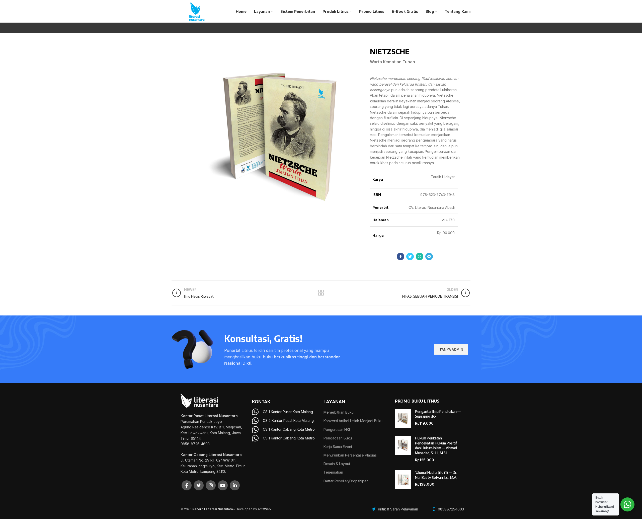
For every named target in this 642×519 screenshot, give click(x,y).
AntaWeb (264, 509)
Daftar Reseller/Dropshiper (346, 481)
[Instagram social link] (211, 485)
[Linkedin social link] (235, 485)
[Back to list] (321, 293)
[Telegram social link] (429, 256)
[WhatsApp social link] (419, 256)
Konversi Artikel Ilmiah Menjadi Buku (353, 421)
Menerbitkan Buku (339, 412)
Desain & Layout (337, 464)
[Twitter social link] (410, 256)
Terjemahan (333, 472)
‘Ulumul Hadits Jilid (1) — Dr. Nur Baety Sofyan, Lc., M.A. (436, 475)
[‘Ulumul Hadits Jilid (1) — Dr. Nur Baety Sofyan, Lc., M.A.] (403, 479)
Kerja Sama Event (338, 446)
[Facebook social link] (400, 256)
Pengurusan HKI (337, 429)
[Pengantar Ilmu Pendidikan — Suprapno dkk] (403, 418)
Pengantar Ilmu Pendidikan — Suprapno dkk (438, 414)
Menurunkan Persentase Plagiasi (350, 455)
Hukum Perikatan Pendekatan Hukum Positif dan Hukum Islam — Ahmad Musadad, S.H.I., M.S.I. (436, 445)
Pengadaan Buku (338, 438)
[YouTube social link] (223, 485)
